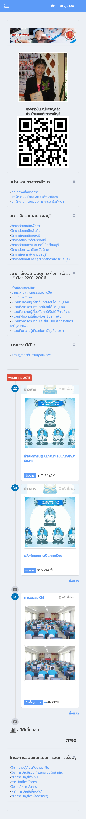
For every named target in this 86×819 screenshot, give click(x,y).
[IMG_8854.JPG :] (43, 77)
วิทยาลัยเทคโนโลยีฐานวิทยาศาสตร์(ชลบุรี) (40, 259)
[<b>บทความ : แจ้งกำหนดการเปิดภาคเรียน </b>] (50, 522)
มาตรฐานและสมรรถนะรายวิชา (32, 292)
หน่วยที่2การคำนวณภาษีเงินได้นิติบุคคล (38, 306)
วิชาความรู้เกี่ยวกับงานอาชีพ (30, 767)
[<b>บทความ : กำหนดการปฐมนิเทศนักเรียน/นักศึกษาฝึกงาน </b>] (50, 423)
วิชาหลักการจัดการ (24, 786)
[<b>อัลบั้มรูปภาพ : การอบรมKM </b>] (50, 623)
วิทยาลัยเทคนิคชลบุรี (25, 235)
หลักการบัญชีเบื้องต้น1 (26, 791)
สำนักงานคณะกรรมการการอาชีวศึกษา (37, 201)
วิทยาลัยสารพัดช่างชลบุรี (29, 254)
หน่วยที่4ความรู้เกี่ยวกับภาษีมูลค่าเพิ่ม (36, 316)
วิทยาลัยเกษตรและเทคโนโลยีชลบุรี (35, 245)
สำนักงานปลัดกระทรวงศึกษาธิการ (34, 196)
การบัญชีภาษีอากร (24, 781)
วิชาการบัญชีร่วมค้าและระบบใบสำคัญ (37, 772)
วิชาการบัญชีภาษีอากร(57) (29, 796)
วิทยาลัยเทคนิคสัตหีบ (26, 230)
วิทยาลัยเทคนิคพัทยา (25, 225)
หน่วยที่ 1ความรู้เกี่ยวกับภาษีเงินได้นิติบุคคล (40, 302)
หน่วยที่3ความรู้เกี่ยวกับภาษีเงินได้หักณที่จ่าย (41, 311)
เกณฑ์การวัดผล (22, 297)
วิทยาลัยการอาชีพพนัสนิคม (30, 249)
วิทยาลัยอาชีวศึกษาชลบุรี (28, 240)
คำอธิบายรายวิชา (23, 287)
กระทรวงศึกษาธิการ (25, 192)
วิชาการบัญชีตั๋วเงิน (24, 777)
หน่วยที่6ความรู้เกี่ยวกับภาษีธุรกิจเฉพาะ (37, 330)
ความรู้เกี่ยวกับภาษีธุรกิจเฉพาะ (32, 355)
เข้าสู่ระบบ (67, 5)
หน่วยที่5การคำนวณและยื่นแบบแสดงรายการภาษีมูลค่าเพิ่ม (41, 324)
